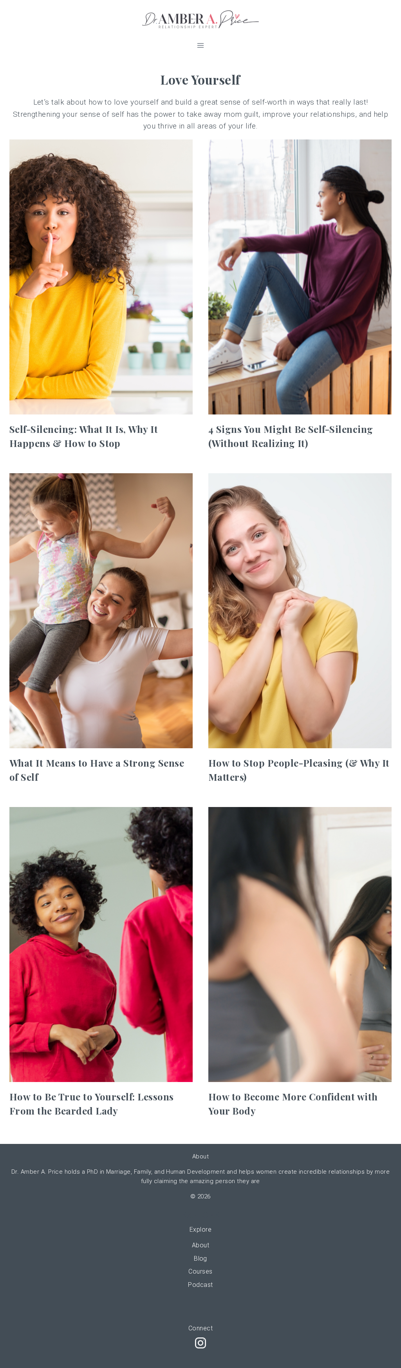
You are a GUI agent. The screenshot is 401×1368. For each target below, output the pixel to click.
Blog (200, 1258)
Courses (200, 1271)
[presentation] (101, 276)
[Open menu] (200, 45)
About (200, 1245)
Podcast (200, 1284)
